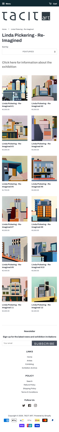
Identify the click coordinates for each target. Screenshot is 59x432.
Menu (8, 4)
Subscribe (44, 343)
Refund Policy (29, 385)
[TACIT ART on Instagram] (35, 406)
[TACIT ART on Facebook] (29, 406)
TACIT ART (28, 416)
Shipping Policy (29, 388)
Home (4, 29)
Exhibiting (29, 364)
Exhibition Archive (29, 368)
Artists (29, 361)
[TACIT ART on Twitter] (23, 406)
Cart (55, 4)
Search (30, 381)
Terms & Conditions (29, 392)
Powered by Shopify (42, 416)
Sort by (5, 47)
